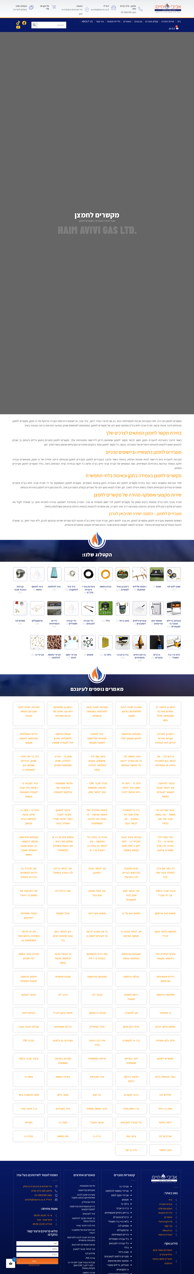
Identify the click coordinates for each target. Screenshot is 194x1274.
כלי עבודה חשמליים (119, 1239)
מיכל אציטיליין (97, 1026)
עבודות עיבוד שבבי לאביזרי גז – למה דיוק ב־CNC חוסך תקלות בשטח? (81, 1265)
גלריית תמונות (113, 21)
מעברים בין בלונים (63, 1040)
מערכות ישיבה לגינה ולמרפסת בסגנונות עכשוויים (97, 711)
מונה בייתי (123, 1252)
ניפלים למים (28, 1013)
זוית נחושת (63, 1136)
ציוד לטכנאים (97, 1076)
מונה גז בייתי (165, 1108)
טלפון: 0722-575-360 (128, 7)
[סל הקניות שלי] (53, 7)
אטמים (125, 1199)
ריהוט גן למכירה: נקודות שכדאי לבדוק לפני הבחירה (165, 738)
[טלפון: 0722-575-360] (140, 9)
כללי (126, 1247)
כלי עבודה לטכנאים (131, 1122)
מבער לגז (97, 994)
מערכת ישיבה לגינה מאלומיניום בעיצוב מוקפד (131, 711)
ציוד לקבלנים (63, 1108)
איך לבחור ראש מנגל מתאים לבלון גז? (63, 936)
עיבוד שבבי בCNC (28, 1058)
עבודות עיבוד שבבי (28, 1026)
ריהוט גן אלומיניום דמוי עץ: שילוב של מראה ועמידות (63, 711)
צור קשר (100, 21)
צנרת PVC (28, 1040)
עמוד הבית (110, 220)
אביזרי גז (124, 1186)
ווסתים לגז (123, 1225)
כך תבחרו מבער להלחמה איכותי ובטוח (63, 958)
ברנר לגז (63, 994)
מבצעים (138, 21)
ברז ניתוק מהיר (131, 1108)
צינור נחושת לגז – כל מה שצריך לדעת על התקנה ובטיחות (131, 761)
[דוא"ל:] (113, 7)
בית (179, 21)
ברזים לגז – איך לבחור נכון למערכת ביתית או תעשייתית (165, 761)
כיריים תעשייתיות (120, 1234)
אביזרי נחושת (63, 1076)
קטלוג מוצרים (151, 21)
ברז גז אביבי (122, 1208)
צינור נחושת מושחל (97, 1108)
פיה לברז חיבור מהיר (85, 1225)
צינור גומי (131, 1136)
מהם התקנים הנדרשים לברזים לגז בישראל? (131, 873)
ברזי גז (97, 1136)
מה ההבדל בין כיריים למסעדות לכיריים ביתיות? (28, 873)
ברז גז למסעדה (131, 1040)
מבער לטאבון (29, 994)
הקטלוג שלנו (21, 6)
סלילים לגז (165, 1094)
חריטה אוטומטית (97, 1058)
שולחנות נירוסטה (165, 994)
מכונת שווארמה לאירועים (83, 1244)
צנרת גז (28, 1136)
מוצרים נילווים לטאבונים (116, 1256)
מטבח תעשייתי (63, 976)
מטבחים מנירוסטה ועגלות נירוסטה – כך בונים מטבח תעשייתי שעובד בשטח (28, 845)
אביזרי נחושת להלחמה (117, 1191)
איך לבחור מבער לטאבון (84, 1249)
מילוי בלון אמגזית (165, 1040)
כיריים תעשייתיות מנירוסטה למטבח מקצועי (28, 738)
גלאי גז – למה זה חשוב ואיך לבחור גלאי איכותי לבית (131, 787)
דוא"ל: (106, 6)
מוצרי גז (63, 1122)
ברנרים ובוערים (121, 1217)
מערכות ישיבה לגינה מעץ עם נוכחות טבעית (29, 711)
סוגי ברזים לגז (63, 891)
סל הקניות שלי (44, 7)
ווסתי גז (29, 1076)
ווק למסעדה (131, 1013)
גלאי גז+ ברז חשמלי (118, 1221)
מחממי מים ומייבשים (118, 1260)
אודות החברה (167, 21)
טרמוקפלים (123, 1230)
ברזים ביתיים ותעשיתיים (117, 1212)
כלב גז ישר (131, 1150)
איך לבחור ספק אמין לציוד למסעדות (131, 895)
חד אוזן (97, 1094)
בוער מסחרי (165, 1150)
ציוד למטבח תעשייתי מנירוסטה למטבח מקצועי (97, 738)
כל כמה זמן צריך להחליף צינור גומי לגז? (165, 873)
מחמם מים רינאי (97, 913)
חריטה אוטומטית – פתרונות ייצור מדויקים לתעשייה (63, 787)
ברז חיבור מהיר (28, 1108)
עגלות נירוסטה (131, 976)
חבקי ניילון (62, 1094)
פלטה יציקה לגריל (62, 1013)
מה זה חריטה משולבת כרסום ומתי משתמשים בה (29, 936)
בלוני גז (125, 1204)
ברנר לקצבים (131, 1094)
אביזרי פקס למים (120, 1195)
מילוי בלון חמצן (131, 1026)
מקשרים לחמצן (165, 1058)
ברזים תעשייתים (63, 1026)
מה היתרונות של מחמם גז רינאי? (83, 1231)
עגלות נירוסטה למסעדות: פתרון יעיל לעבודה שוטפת (62, 738)
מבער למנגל (97, 1122)
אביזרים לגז (165, 1136)
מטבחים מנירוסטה (97, 976)
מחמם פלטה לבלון (165, 1026)
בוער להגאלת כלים (165, 1076)
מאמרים (127, 21)
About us (87, 21)
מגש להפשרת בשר (28, 1094)
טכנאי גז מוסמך (97, 1013)
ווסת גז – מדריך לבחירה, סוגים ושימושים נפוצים (63, 761)
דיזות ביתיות (165, 1122)
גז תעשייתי (165, 1013)
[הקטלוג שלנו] (31, 7)
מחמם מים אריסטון (165, 913)
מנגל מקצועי (63, 913)
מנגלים (28, 1122)
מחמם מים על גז (131, 913)
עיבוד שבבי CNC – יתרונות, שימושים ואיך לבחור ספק (97, 787)
